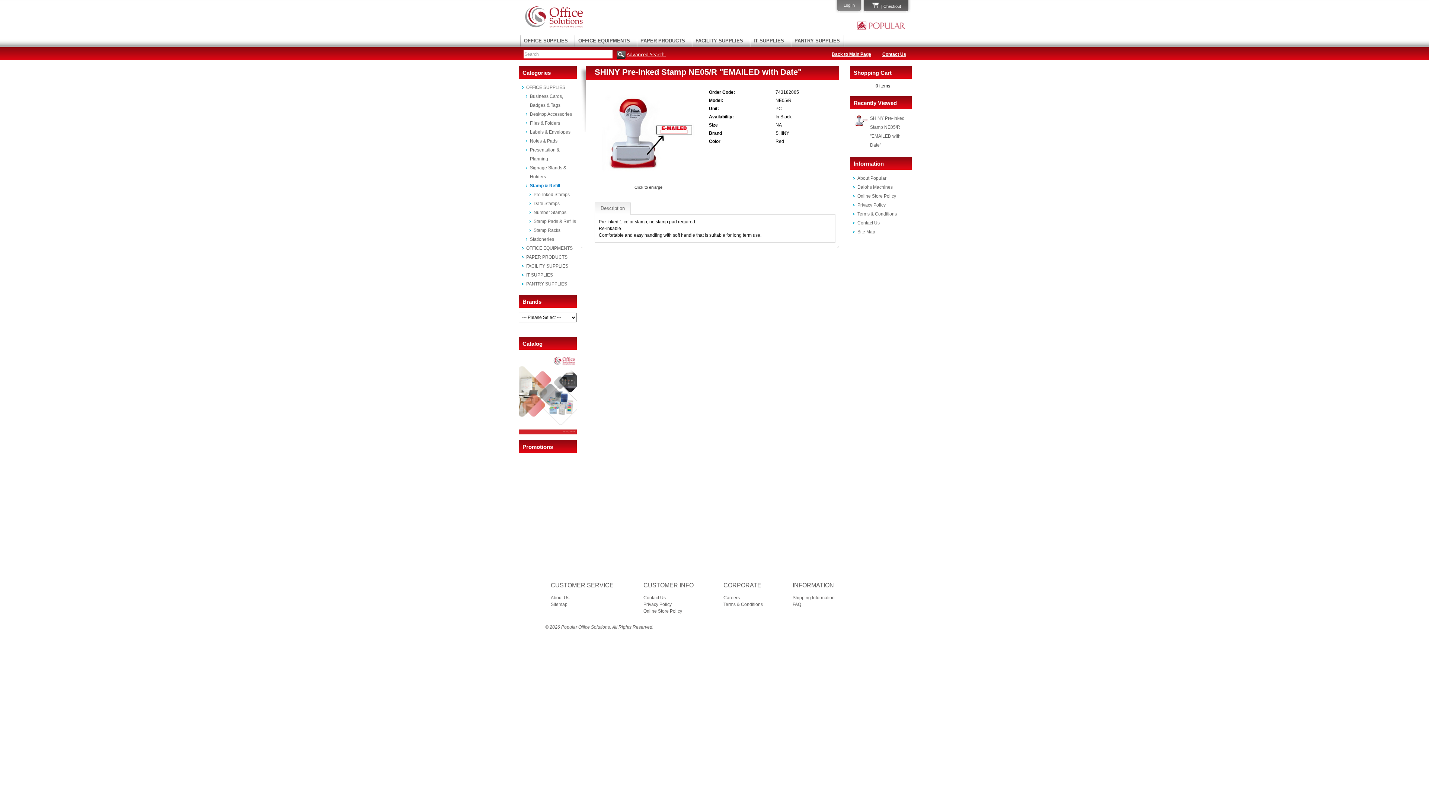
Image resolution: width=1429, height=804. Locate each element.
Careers (731, 597)
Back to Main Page (851, 54)
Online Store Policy (876, 196)
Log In (849, 5)
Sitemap (559, 604)
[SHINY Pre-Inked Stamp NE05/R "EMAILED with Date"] (648, 180)
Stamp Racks (547, 230)
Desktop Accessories (551, 114)
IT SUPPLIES (769, 41)
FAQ (797, 604)
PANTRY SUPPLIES (817, 41)
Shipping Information (814, 597)
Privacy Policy (871, 205)
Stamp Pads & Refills (555, 221)
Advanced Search (646, 54)
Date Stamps (547, 203)
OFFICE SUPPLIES (546, 41)
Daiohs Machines (875, 187)
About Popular (871, 178)
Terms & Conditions (877, 214)
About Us (560, 597)
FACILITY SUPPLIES (719, 41)
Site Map (866, 231)
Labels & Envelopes (550, 132)
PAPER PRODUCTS (662, 41)
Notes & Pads (543, 141)
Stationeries (542, 239)
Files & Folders (545, 123)
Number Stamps (550, 212)
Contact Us (894, 54)
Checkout (892, 6)
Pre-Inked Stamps (552, 194)
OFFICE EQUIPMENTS (604, 41)
